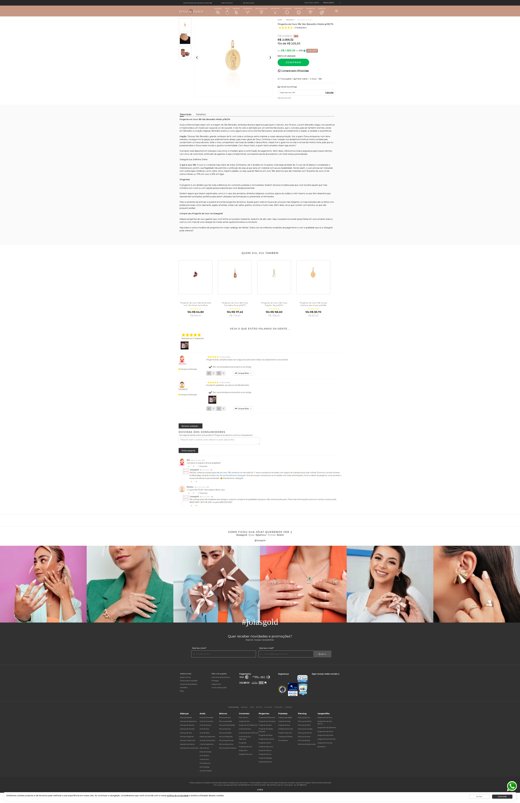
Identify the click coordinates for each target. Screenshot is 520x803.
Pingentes (275, 8)
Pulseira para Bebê (285, 717)
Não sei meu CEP (284, 98)
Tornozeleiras (283, 740)
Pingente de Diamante (267, 717)
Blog (182, 691)
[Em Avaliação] (293, 689)
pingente (186, 185)
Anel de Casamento (207, 744)
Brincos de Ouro (225, 717)
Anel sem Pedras (206, 771)
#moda (271, 535)
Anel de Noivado (205, 752)
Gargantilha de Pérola (325, 735)
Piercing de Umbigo (305, 729)
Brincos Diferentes (226, 737)
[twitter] (320, 676)
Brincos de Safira (225, 733)
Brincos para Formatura (227, 748)
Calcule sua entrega (288, 87)
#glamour (261, 535)
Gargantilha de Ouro (325, 717)
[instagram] (316, 676)
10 (280, 43)
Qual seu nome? (199, 648)
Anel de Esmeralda (206, 717)
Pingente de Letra (265, 725)
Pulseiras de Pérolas (285, 737)
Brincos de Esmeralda (227, 725)
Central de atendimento (221, 677)
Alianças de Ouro (186, 733)
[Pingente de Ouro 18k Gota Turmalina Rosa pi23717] (235, 277)
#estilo (280, 535)
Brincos (236, 8)
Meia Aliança (204, 748)
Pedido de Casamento (207, 737)
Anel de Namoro (205, 725)
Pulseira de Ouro (284, 725)
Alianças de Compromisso (189, 748)
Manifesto (184, 687)
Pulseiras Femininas (285, 729)
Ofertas (321, 8)
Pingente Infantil (265, 743)
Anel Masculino (205, 763)
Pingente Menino (265, 754)
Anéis (227, 8)
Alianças (218, 8)
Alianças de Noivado (187, 729)
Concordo (502, 797)
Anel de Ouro (204, 759)
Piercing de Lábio (304, 737)
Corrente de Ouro (245, 729)
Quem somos (185, 677)
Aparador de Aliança (187, 744)
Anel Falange (204, 767)
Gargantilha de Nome (325, 731)
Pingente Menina (265, 750)
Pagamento (216, 684)
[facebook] (312, 676)
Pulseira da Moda (284, 721)
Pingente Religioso (265, 758)
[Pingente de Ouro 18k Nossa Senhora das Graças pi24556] (313, 277)
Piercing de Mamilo (305, 733)
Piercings (299, 8)
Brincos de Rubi (225, 729)
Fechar (479, 797)
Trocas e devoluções (219, 687)
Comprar (293, 62)
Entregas (215, 681)
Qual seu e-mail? (266, 648)
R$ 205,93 (293, 43)
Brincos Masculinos (226, 744)
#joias (251, 535)
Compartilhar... (243, 373)
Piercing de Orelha (304, 721)
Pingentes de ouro (245, 747)
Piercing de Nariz (304, 725)
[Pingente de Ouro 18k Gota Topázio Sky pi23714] (274, 277)
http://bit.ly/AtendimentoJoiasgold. (230, 475)
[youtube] (325, 676)
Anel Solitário (204, 756)
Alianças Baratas (186, 717)
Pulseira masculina (285, 733)
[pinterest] (330, 676)
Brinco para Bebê (225, 721)
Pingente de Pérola (265, 735)
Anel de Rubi (204, 729)
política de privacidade (178, 795)
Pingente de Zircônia (266, 739)
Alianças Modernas (187, 737)
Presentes (310, 8)
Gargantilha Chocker (325, 743)
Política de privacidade (188, 681)
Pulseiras (287, 8)
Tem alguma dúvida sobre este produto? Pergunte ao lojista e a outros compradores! (215, 435)
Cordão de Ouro (244, 721)
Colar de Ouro (243, 717)
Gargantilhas (261, 8)
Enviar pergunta (188, 450)
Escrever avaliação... (190, 426)
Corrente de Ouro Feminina (248, 733)
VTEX (260, 789)
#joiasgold (241, 535)
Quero (322, 654)
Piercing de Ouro (304, 717)
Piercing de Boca (304, 740)
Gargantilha (243, 750)
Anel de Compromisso (207, 740)
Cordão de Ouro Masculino (248, 725)
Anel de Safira (205, 733)
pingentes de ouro (196, 219)
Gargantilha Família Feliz (327, 739)
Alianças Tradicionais (187, 740)
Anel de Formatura (206, 721)
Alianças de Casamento (188, 721)
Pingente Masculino (266, 747)
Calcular (329, 92)
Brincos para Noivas (226, 740)
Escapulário (322, 747)
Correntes (247, 8)
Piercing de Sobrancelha (307, 744)
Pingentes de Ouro (265, 762)
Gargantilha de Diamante (327, 727)
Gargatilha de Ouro (245, 754)
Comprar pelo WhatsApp (295, 70)
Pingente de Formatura (267, 721)
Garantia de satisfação (188, 684)
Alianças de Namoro (187, 725)
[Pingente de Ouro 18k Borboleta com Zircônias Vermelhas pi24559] (195, 277)
